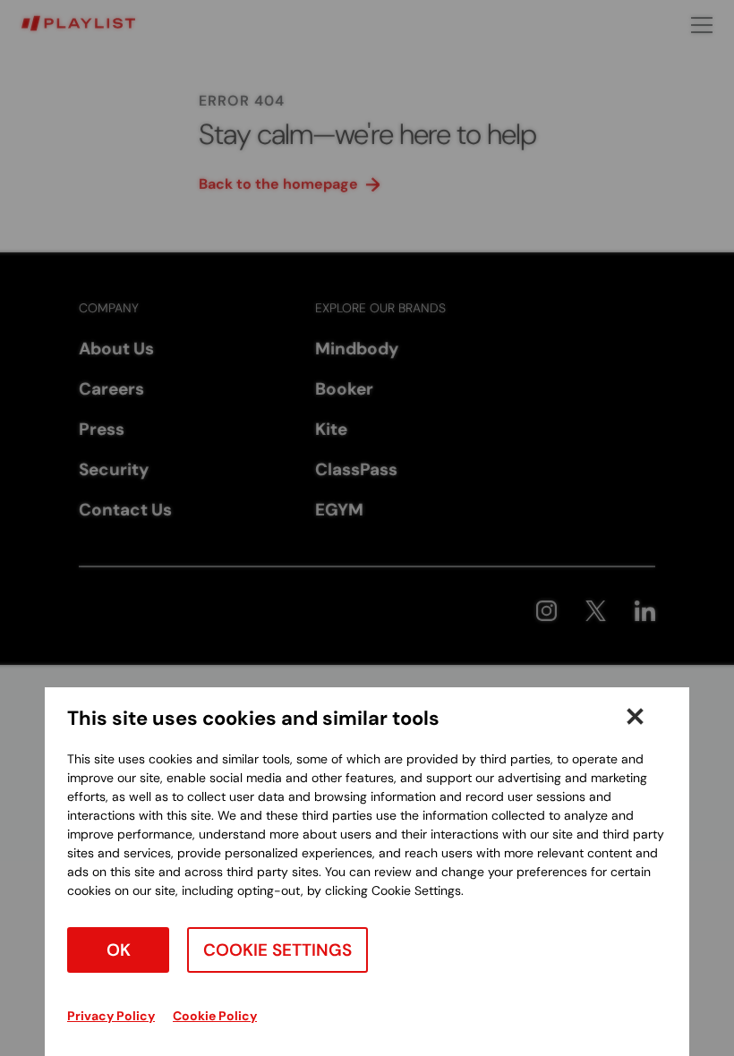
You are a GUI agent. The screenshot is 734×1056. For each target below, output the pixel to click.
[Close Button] (634, 716)
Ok (119, 950)
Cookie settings (277, 950)
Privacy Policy (111, 1016)
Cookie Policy (215, 1016)
